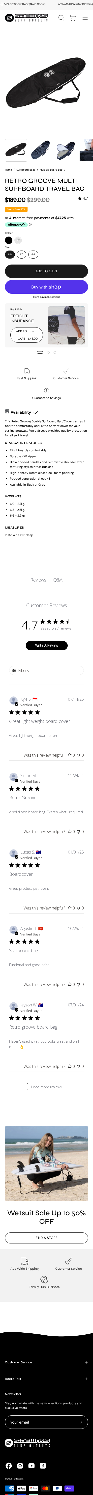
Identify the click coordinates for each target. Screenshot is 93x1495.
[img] (83, 198)
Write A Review (46, 645)
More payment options (46, 297)
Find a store (47, 1238)
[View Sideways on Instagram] (20, 1466)
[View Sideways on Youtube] (31, 1466)
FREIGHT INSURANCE (22, 318)
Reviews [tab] (38, 580)
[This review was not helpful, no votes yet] (78, 755)
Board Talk (13, 1379)
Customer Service (18, 1362)
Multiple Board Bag (51, 169)
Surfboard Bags (25, 169)
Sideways (19, 1478)
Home (8, 169)
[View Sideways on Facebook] (8, 1466)
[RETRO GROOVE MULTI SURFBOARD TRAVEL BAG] (16, 150)
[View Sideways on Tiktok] (43, 1466)
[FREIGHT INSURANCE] (66, 325)
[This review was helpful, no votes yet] (69, 755)
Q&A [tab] (57, 580)
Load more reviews (46, 1087)
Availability (21, 412)
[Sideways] (27, 18)
